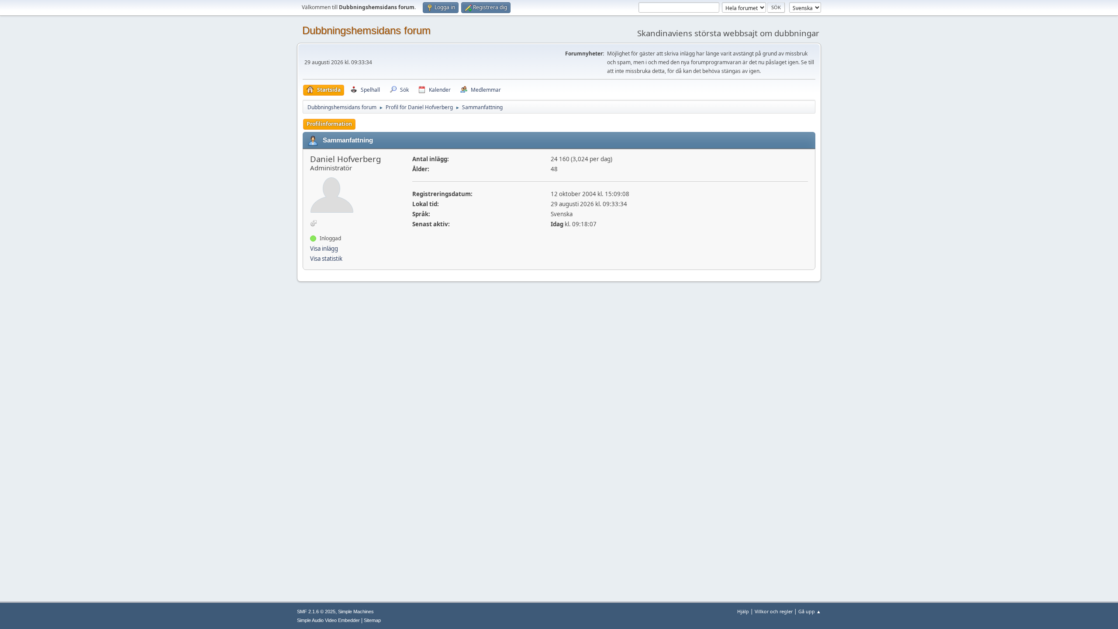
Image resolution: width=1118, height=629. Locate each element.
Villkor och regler (774, 611)
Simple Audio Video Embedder (328, 620)
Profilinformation (329, 124)
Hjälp (743, 611)
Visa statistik (326, 259)
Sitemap (372, 620)
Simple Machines (356, 611)
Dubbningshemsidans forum (366, 30)
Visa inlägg (324, 248)
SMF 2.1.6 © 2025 (316, 611)
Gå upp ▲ (809, 611)
